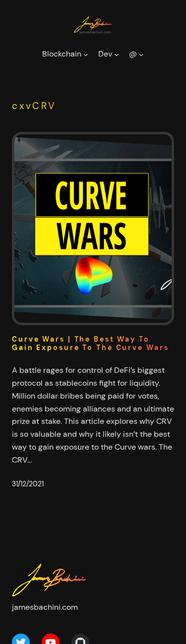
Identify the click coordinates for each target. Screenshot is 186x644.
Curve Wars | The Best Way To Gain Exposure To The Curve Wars (90, 343)
